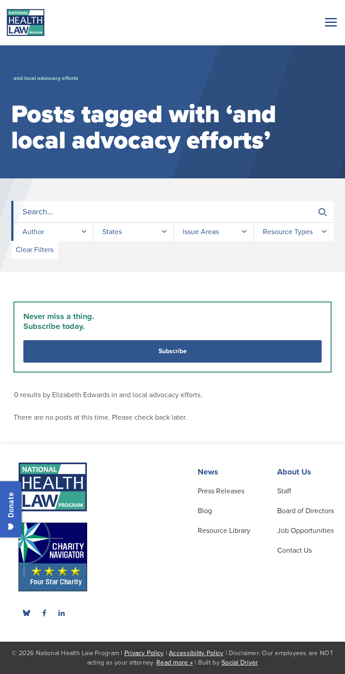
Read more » (174, 662)
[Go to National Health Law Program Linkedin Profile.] (61, 613)
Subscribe (173, 351)
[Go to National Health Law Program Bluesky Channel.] (26, 613)
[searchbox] (173, 212)
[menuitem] (44, 613)
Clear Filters (34, 249)
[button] (329, 22)
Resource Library (224, 530)
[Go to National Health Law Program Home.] (25, 22)
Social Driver (239, 662)
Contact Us (294, 550)
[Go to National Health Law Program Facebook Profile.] (44, 613)
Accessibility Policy (196, 653)
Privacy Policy (144, 653)
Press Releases (221, 491)
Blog (205, 510)
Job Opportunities (305, 530)
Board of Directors (305, 510)
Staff (284, 491)
